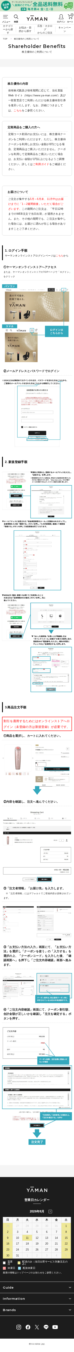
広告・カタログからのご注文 (45, 29)
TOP (5, 39)
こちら (18, 110)
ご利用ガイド (41, 164)
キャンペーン (64, 29)
